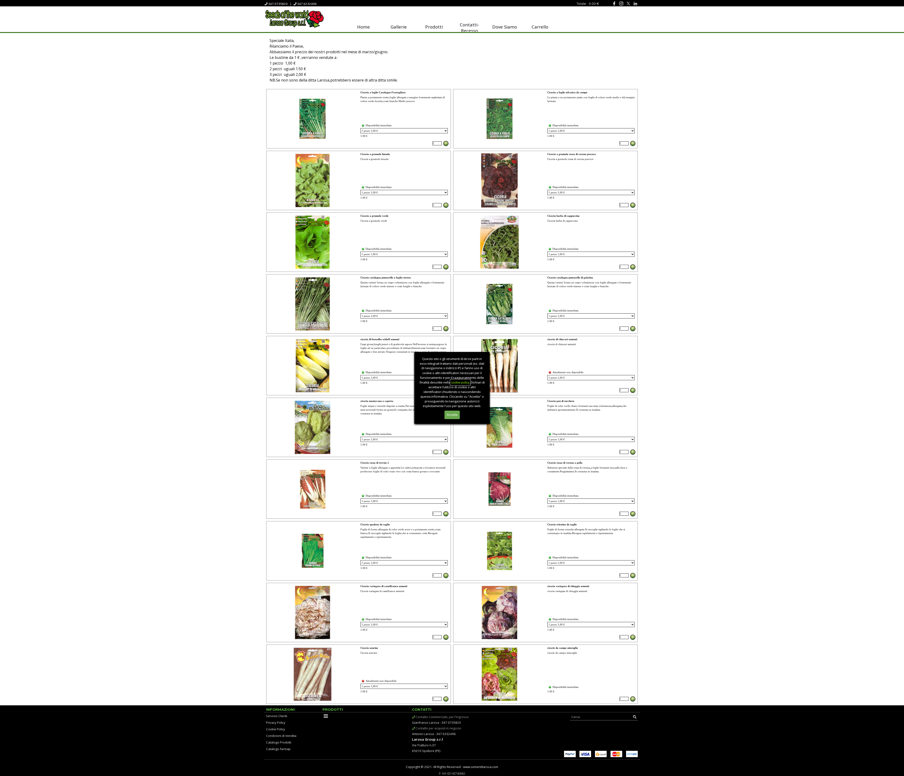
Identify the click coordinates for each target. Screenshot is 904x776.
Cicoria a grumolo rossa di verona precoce (571, 154)
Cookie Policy (275, 729)
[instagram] (621, 3)
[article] (358, 118)
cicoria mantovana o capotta (376, 401)
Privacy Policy (275, 722)
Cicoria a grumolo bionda (375, 154)
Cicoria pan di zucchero (560, 401)
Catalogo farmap (278, 749)
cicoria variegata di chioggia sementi (568, 586)
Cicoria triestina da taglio (562, 524)
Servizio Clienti (276, 716)
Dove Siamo (504, 27)
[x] (628, 3)
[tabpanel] (572, 3)
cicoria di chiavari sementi (562, 339)
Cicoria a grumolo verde (374, 216)
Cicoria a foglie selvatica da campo (567, 92)
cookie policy (460, 382)
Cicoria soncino (369, 648)
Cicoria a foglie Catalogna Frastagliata (383, 92)
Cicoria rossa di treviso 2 (374, 463)
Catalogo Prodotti (278, 742)
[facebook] (614, 3)
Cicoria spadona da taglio (375, 524)
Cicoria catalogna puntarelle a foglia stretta (385, 277)
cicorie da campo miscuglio (562, 648)
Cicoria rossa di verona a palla (564, 463)
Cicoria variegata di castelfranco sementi (383, 586)
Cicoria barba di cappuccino (563, 216)
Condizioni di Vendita (281, 736)
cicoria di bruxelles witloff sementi (379, 339)
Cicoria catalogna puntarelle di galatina (570, 277)
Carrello (540, 27)
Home (363, 27)
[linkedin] (635, 3)
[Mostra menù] (326, 716)
